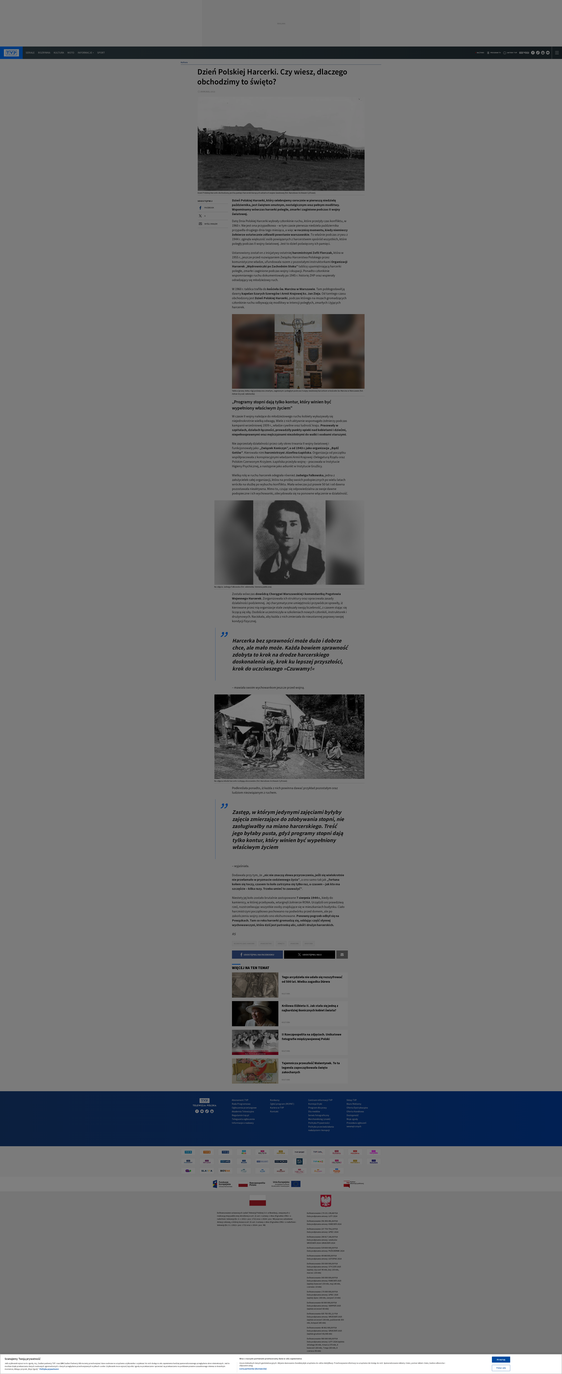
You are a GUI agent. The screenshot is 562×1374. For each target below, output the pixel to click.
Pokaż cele (501, 1368)
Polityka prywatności (49, 1369)
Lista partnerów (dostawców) (253, 1369)
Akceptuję (501, 1359)
